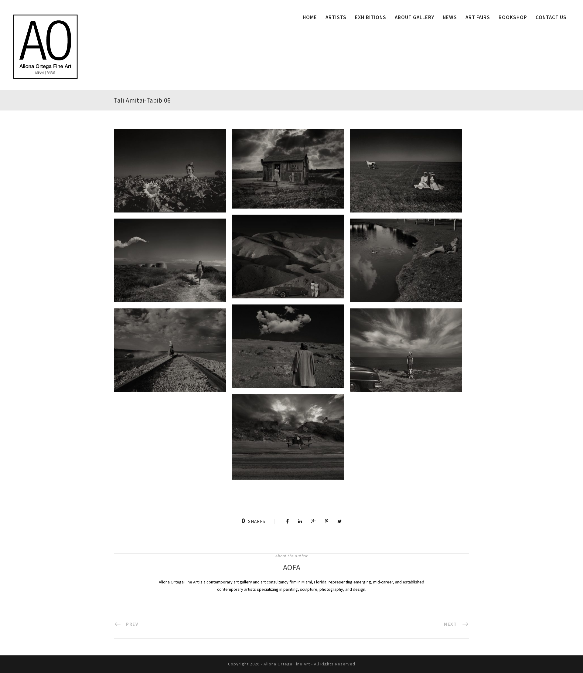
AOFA (291, 567)
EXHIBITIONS (370, 17)
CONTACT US (551, 17)
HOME (310, 17)
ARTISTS (336, 17)
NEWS (450, 17)
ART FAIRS (477, 17)
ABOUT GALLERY (414, 17)
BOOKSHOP (513, 17)
